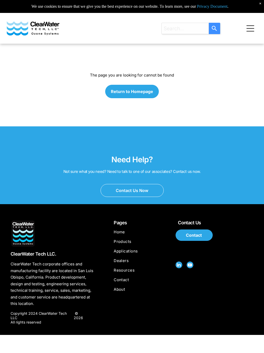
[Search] (214, 28)
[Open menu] (250, 28)
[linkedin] (179, 266)
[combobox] (185, 28)
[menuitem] (142, 234)
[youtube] (190, 266)
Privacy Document (212, 6)
